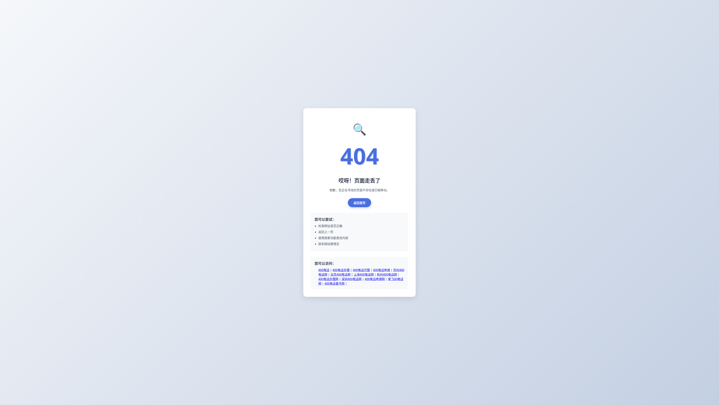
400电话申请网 (375, 279)
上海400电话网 (364, 274)
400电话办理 (341, 270)
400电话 (323, 270)
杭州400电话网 (387, 274)
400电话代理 (361, 270)
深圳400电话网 (352, 279)
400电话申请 (381, 270)
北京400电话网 (340, 274)
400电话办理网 (328, 279)
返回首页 (359, 203)
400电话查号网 (334, 283)
